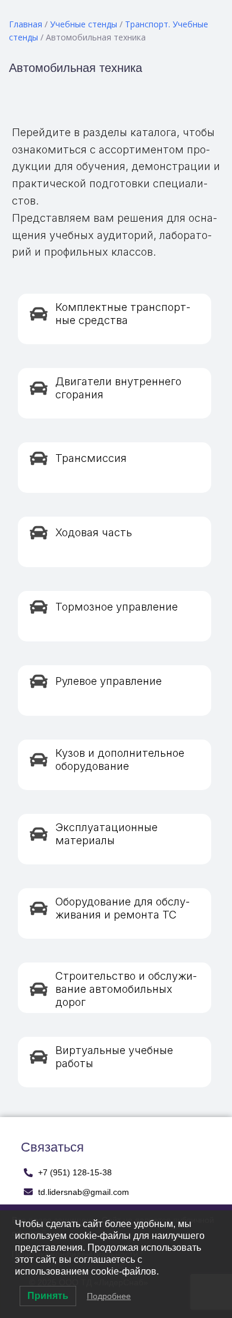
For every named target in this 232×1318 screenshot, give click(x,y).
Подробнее (109, 1296)
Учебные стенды (83, 24)
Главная (25, 24)
